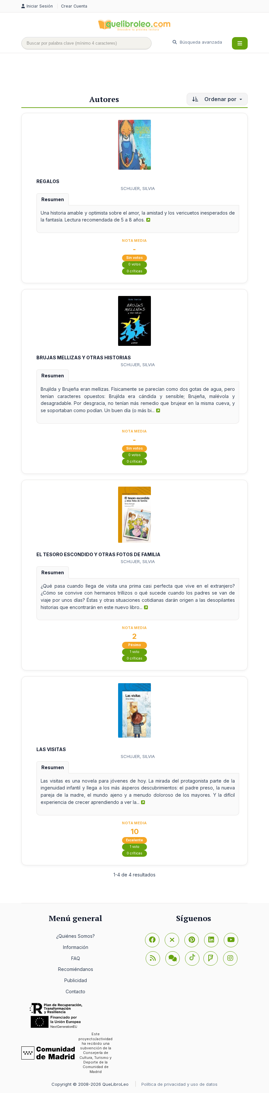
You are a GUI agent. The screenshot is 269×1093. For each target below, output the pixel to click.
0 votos (134, 264)
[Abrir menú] (240, 43)
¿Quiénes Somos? (75, 936)
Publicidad (75, 980)
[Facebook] (152, 940)
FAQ (75, 958)
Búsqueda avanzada (200, 42)
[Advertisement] (140, 74)
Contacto (75, 991)
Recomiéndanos (75, 969)
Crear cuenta (74, 6)
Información (75, 947)
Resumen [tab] (52, 199)
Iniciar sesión (40, 6)
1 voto (134, 652)
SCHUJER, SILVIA (138, 188)
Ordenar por (220, 99)
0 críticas (134, 271)
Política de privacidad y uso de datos (179, 1084)
